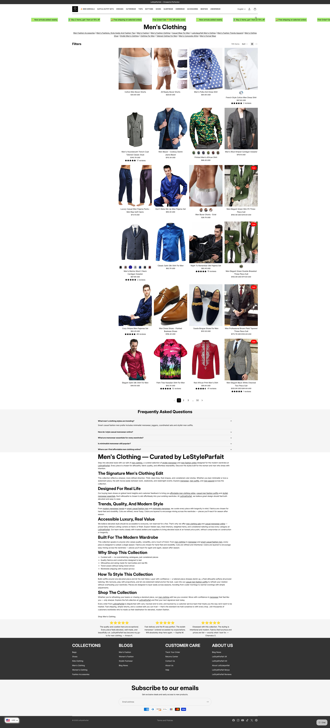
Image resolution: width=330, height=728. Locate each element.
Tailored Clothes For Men (166, 36)
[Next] (202, 400)
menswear (184, 481)
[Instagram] (238, 720)
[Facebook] (233, 720)
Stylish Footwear (126, 661)
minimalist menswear (161, 508)
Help (167, 670)
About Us (169, 665)
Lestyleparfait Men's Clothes (204, 33)
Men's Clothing (78, 665)
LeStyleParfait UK (219, 656)
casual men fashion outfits (207, 493)
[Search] (256, 18)
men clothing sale (193, 524)
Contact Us (170, 661)
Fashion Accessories (80, 674)
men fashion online (189, 463)
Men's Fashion (143, 33)
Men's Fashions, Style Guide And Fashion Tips (115, 33)
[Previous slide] (122, 68)
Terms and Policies (165, 720)
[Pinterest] (256, 720)
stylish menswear (169, 463)
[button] (245, 44)
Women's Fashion (126, 656)
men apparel (209, 481)
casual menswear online (215, 524)
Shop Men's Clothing (107, 616)
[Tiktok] (247, 720)
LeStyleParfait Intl (219, 661)
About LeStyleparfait (221, 665)
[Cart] (255, 9)
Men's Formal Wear (208, 36)
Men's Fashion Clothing (160, 33)
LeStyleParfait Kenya (221, 670)
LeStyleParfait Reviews (221, 674)
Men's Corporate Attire (188, 36)
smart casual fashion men (137, 508)
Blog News (123, 665)
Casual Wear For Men (181, 33)
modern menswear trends (113, 508)
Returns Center (171, 656)
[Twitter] (251, 720)
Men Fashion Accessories (84, 33)
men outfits (194, 481)
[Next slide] (148, 68)
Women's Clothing (79, 670)
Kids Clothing (77, 661)
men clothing (137, 463)
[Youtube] (242, 720)
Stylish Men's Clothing (129, 36)
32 (197, 400)
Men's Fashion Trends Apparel (230, 33)
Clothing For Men (147, 36)
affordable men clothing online (182, 493)
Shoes (74, 656)
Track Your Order (172, 652)
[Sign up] (207, 702)
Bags (74, 652)
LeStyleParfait (104, 465)
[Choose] (148, 85)
